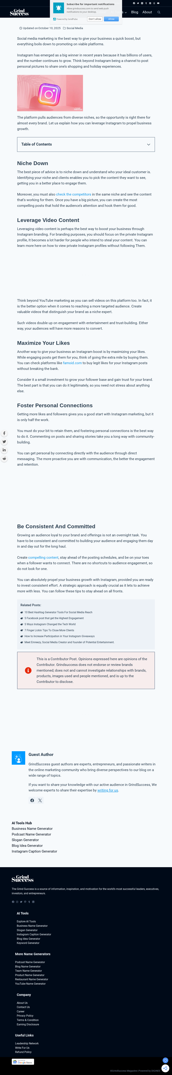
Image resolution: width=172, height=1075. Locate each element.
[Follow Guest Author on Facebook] (32, 800)
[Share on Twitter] (4, 441)
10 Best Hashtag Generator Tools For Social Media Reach (58, 612)
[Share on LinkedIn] (4, 450)
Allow (111, 19)
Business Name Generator (32, 829)
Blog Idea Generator (27, 846)
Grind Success (25, 889)
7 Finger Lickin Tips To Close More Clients (49, 630)
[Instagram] (142, 3)
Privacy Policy (25, 1015)
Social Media (75, 28)
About (147, 12)
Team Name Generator (28, 970)
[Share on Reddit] (4, 458)
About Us (22, 1002)
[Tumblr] (146, 3)
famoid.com (72, 363)
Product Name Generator (29, 975)
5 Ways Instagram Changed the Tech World (50, 624)
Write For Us (22, 1047)
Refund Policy (23, 1052)
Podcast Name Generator (31, 834)
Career (20, 1011)
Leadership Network (27, 1043)
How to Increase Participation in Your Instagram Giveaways (60, 636)
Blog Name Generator (27, 966)
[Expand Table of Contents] (149, 145)
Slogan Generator (25, 840)
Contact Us (23, 1007)
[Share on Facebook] (4, 433)
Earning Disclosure (28, 1024)
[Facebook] (134, 3)
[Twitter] (138, 3)
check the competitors (73, 194)
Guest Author (41, 754)
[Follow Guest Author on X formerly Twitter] (40, 800)
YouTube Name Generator (30, 983)
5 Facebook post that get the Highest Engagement (54, 618)
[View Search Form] (159, 12)
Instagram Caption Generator (34, 851)
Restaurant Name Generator (31, 979)
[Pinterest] (150, 3)
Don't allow (95, 19)
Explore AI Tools (26, 921)
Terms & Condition (28, 1020)
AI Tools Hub (22, 823)
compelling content (43, 558)
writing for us (107, 790)
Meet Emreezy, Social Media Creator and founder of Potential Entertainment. (69, 642)
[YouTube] (158, 3)
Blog (134, 12)
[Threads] (154, 3)
